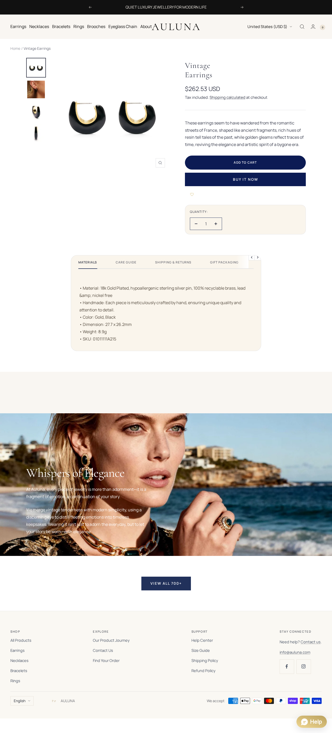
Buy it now (245, 179)
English (19, 700)
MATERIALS (87, 262)
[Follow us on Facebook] (287, 666)
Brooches (96, 26)
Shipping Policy (204, 660)
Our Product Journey (111, 640)
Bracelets (61, 26)
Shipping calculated (227, 97)
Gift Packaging (224, 262)
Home (15, 48)
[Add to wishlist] (192, 194)
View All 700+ (166, 583)
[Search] (302, 26)
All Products (20, 640)
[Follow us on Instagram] (303, 666)
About (146, 26)
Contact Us (103, 650)
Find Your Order (106, 660)
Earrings (18, 26)
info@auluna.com (295, 652)
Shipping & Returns (173, 262)
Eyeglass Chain (122, 26)
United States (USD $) (267, 26)
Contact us (311, 641)
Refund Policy (203, 670)
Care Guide (126, 262)
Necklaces (39, 26)
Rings (78, 26)
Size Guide (200, 650)
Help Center (202, 640)
